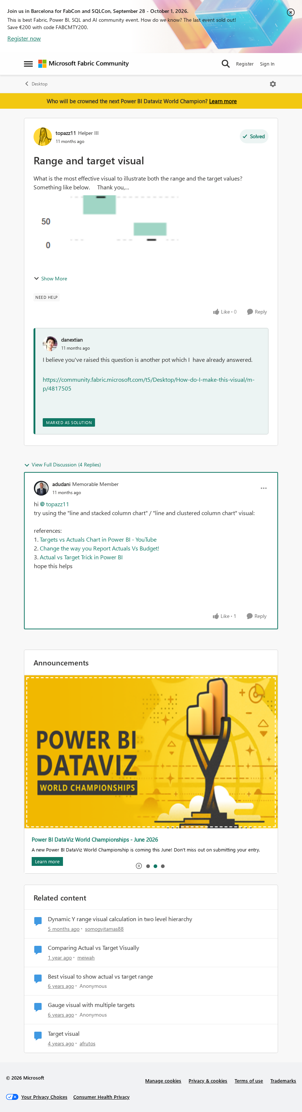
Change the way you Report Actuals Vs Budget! (99, 548)
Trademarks (283, 1080)
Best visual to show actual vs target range (100, 976)
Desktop (40, 84)
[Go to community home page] (83, 64)
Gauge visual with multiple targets (91, 1004)
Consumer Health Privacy (101, 1097)
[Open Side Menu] (28, 63)
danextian (72, 339)
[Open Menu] (273, 84)
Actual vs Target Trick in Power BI (81, 557)
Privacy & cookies (208, 1080)
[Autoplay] (139, 866)
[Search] (225, 63)
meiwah (86, 957)
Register (245, 63)
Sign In (267, 63)
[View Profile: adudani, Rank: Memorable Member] (41, 488)
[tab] (147, 866)
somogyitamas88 (104, 928)
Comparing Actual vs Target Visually (93, 947)
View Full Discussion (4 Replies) (66, 464)
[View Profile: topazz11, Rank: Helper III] (43, 136)
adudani (61, 483)
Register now (24, 38)
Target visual (64, 1033)
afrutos (87, 1043)
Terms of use (249, 1080)
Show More (54, 278)
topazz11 (66, 132)
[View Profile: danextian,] (50, 343)
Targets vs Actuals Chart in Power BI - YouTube (98, 539)
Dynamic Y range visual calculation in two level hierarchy (120, 919)
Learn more (223, 101)
